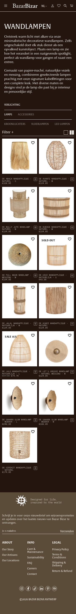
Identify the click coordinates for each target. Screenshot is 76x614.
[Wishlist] (59, 5)
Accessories (26, 114)
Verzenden (67, 531)
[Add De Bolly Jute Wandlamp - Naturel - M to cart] (35, 227)
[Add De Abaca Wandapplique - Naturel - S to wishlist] (33, 143)
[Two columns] (72, 132)
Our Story (8, 549)
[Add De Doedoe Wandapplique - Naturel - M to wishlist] (69, 191)
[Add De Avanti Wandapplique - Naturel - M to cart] (72, 179)
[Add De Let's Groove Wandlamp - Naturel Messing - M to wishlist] (69, 335)
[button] (71, 5)
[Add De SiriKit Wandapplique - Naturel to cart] (35, 468)
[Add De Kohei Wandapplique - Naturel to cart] (72, 324)
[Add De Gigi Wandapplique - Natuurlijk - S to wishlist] (69, 239)
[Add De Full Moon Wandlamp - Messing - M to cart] (35, 275)
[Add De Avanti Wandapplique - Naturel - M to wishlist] (69, 143)
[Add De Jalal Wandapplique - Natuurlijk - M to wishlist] (33, 287)
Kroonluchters (14, 124)
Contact (32, 574)
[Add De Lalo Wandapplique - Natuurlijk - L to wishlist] (33, 335)
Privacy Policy (60, 549)
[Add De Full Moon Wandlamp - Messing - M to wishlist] (33, 239)
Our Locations (10, 560)
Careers (32, 568)
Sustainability (35, 557)
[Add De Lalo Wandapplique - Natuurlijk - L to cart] (35, 372)
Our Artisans (10, 554)
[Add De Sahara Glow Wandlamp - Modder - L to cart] (35, 420)
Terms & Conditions (59, 556)
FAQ (29, 563)
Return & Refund (62, 571)
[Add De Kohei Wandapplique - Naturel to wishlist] (69, 287)
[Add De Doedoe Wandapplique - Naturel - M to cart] (72, 227)
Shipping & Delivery (59, 564)
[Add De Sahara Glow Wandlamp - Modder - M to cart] (72, 420)
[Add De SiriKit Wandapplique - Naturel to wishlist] (33, 431)
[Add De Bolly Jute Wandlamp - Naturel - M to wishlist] (33, 191)
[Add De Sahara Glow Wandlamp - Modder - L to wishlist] (33, 383)
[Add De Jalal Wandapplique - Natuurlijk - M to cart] (35, 324)
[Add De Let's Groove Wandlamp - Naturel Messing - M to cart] (72, 372)
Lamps (8, 114)
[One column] (66, 132)
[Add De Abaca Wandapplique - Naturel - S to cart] (35, 179)
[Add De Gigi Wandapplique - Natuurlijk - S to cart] (72, 275)
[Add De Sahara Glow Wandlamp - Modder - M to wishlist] (69, 383)
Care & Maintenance (35, 550)
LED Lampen (62, 124)
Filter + (8, 132)
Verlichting (12, 104)
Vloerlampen (40, 124)
